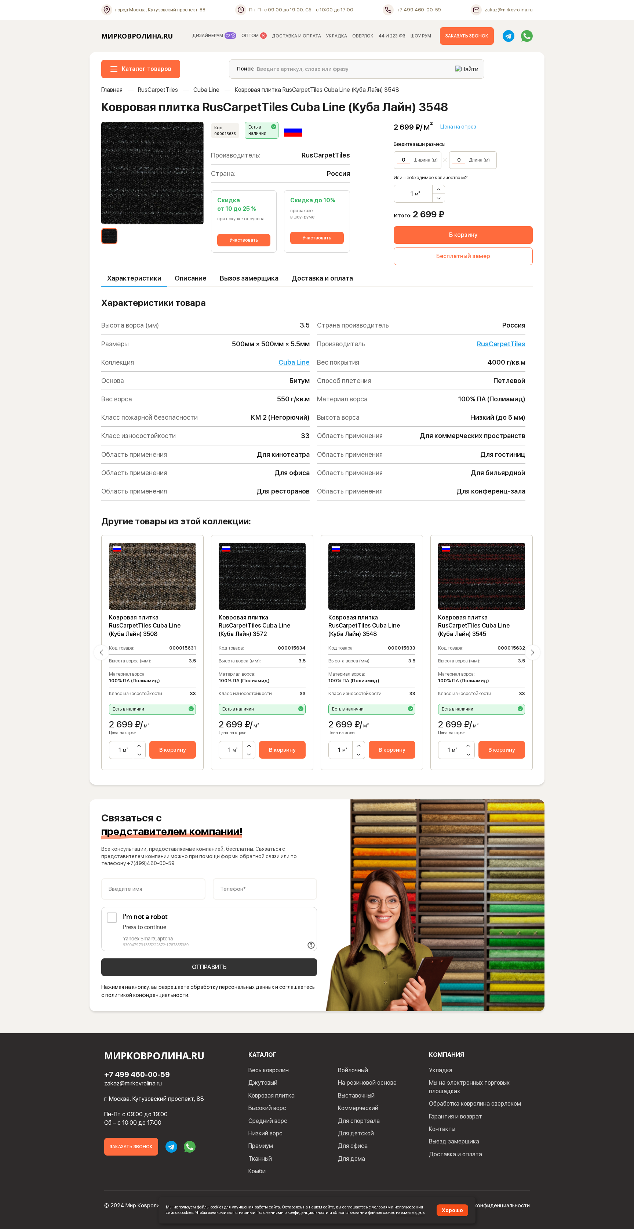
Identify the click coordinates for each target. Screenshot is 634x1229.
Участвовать (244, 240)
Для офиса (353, 1145)
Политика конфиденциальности (489, 1205)
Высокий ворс (267, 1108)
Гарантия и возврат (455, 1116)
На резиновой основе (367, 1082)
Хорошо (452, 1210)
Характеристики (134, 278)
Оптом (250, 35)
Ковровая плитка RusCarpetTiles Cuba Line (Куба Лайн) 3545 (474, 625)
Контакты (442, 1128)
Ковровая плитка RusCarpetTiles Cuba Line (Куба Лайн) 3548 (364, 625)
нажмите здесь (410, 1212)
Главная (112, 89)
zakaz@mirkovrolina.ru (133, 1083)
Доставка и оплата (322, 278)
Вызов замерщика (249, 278)
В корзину (463, 234)
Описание (191, 278)
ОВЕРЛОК (363, 36)
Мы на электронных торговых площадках (469, 1086)
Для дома (351, 1158)
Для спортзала (359, 1120)
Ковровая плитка (271, 1095)
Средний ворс (267, 1120)
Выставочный (356, 1095)
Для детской (356, 1133)
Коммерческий (358, 1108)
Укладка (440, 1070)
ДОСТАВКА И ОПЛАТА (296, 36)
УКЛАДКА (336, 36)
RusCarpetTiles (158, 89)
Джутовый (262, 1082)
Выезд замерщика (454, 1141)
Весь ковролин (268, 1070)
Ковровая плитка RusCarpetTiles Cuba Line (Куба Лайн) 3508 (145, 625)
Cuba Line (206, 89)
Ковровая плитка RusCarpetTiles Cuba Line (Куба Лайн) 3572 (254, 625)
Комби (257, 1171)
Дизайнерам (208, 35)
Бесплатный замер (463, 256)
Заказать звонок (466, 36)
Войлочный (353, 1070)
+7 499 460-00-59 (137, 1074)
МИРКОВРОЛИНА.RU (137, 36)
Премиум (260, 1145)
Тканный (260, 1158)
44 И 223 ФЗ (392, 36)
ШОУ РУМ (421, 36)
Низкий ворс (265, 1133)
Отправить (209, 967)
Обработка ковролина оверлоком (475, 1103)
